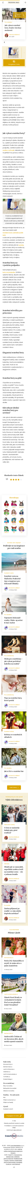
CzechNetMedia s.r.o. (16, 1145)
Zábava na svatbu (8, 1091)
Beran (14, 507)
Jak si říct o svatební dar (14, 771)
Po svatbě (7, 905)
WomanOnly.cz (8, 1064)
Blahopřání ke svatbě (9, 1088)
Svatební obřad (9, 731)
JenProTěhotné (8, 1158)
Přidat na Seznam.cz (9, 1100)
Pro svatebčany (9, 656)
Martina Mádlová (14, 34)
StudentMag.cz (7, 1079)
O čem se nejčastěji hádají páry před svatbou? (11, 830)
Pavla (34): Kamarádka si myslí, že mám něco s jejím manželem (14, 963)
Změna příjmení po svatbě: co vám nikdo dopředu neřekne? (12, 911)
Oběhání (16, 1157)
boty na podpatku (9, 272)
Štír (6, 524)
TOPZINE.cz (6, 1077)
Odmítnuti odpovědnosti (14, 1130)
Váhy (6, 507)
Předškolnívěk (18, 1158)
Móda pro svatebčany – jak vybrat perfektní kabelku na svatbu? (13, 661)
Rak (6, 515)
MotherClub (10, 1157)
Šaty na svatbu (7, 1086)
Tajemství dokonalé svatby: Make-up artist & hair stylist (13, 620)
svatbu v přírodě (8, 150)
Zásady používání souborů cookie (14, 1123)
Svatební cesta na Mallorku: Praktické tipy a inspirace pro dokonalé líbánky (12, 580)
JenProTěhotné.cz (8, 1069)
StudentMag (18, 1160)
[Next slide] (23, 53)
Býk (14, 532)
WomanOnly (18, 1155)
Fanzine (11, 1160)
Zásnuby (6, 864)
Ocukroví (8, 1164)
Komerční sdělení (14, 588)
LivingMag (19, 1162)
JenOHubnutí (16, 1164)
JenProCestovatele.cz (10, 1074)
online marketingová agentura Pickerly (13, 1152)
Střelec (21, 524)
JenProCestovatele (10, 1162)
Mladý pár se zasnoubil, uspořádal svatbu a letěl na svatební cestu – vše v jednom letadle (13, 870)
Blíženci (7, 532)
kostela (21, 245)
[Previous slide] (5, 53)
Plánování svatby (9, 825)
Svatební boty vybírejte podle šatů (13, 234)
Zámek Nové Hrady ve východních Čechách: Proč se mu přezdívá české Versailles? (13, 1001)
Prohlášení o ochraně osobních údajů (14, 1126)
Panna (14, 515)
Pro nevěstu (8, 22)
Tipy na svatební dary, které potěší (13, 699)
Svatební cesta (9, 573)
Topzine (6, 1160)
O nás (14, 1121)
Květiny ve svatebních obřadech (13, 736)
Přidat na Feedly (8, 1102)
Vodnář (14, 524)
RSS (4, 1097)
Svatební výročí (8, 1109)
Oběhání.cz (6, 1072)
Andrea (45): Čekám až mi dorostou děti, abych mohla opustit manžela (13, 1039)
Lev (21, 532)
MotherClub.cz (7, 1067)
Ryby (21, 515)
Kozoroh (21, 507)
